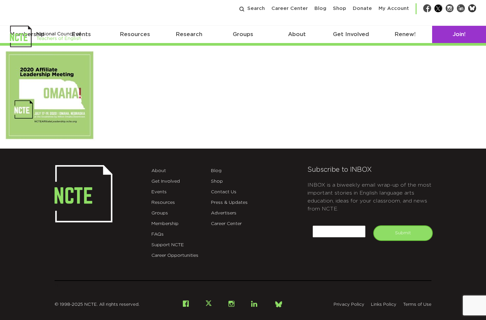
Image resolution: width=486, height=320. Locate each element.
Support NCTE (167, 245)
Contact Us (223, 192)
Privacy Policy (349, 304)
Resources (135, 34)
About (297, 34)
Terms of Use (417, 304)
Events (159, 192)
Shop (339, 8)
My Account (394, 8)
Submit (403, 233)
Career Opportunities (174, 255)
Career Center (289, 8)
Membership (165, 223)
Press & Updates (229, 202)
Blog (320, 8)
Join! (459, 34)
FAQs (157, 234)
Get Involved (351, 34)
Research (189, 34)
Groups (243, 34)
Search (256, 8)
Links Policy (383, 304)
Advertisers (223, 213)
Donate (362, 8)
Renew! (405, 34)
